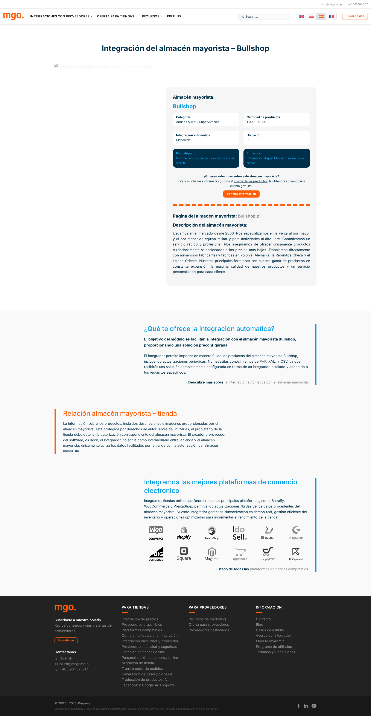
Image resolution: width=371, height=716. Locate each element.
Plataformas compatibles (142, 630)
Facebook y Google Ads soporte (148, 685)
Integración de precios (140, 619)
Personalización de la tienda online (150, 657)
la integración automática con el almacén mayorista (266, 382)
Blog (259, 624)
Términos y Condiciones (275, 652)
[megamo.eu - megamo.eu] (13, 16)
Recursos (150, 16)
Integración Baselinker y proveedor (150, 641)
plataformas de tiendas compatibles (279, 569)
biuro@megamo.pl (331, 4)
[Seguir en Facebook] (299, 706)
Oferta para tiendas (115, 16)
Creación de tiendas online (143, 652)
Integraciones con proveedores (60, 16)
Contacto (263, 619)
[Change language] (301, 16)
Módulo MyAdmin (270, 641)
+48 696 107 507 (357, 4)
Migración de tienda (138, 663)
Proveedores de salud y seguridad (149, 646)
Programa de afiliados (274, 646)
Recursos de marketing (207, 619)
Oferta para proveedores (209, 624)
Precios (174, 16)
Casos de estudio (270, 630)
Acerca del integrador (273, 635)
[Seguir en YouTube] (314, 706)
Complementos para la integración (150, 635)
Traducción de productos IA (144, 679)
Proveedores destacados (209, 630)
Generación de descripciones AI (147, 674)
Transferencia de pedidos (142, 668)
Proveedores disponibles (142, 624)
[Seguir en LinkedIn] (306, 706)
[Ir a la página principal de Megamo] (65, 608)
